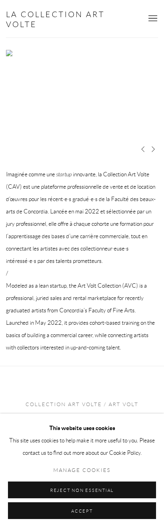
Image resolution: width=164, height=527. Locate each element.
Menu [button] (152, 19)
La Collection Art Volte (55, 19)
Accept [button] (82, 511)
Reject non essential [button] (82, 490)
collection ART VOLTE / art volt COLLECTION (82, 411)
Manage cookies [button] (82, 470)
